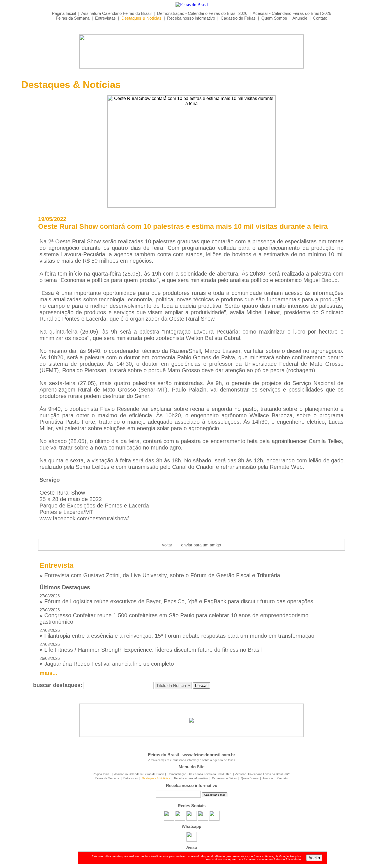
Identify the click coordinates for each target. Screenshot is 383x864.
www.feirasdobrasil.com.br (209, 754)
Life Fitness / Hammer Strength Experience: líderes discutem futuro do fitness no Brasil (151, 647)
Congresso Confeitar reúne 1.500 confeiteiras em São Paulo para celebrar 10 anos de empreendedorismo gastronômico (174, 616)
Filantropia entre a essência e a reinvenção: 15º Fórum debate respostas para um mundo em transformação (177, 633)
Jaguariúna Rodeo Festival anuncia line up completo (107, 661)
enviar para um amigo (201, 544)
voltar (167, 544)
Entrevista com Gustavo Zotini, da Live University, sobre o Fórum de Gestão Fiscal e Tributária (160, 575)
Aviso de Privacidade (287, 859)
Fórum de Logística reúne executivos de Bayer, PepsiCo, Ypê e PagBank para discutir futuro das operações (176, 598)
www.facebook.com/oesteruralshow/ (84, 518)
